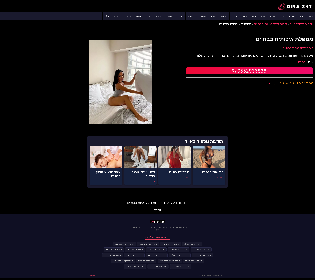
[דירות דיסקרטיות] (294, 6)
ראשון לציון (170, 16)
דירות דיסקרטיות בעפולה (193, 261)
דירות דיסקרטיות (301, 24)
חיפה (311, 16)
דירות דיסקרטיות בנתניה (112, 255)
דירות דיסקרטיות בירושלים (180, 255)
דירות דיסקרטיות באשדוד (170, 244)
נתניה (245, 16)
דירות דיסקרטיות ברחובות (180, 266)
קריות (302, 16)
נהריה (282, 16)
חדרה (254, 16)
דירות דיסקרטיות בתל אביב (135, 266)
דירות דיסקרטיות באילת (192, 244)
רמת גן (213, 16)
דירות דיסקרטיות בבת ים (270, 24)
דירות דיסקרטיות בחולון (135, 250)
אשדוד (148, 16)
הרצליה (234, 16)
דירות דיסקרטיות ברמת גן (158, 266)
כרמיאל (292, 16)
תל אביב (224, 16)
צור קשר (157, 210)
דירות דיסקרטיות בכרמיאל (156, 255)
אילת (107, 16)
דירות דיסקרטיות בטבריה (202, 255)
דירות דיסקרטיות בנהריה (134, 255)
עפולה (263, 16)
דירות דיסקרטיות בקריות (146, 261)
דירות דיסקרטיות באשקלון (148, 244)
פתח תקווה (201, 16)
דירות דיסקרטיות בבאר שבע (124, 244)
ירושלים (116, 16)
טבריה (272, 16)
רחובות (158, 16)
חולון (181, 16)
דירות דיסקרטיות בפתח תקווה (170, 261)
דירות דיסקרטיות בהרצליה (178, 250)
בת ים (190, 16)
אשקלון (138, 16)
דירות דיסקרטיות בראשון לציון (123, 261)
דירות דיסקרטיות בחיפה (114, 250)
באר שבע (128, 16)
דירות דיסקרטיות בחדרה (156, 250)
